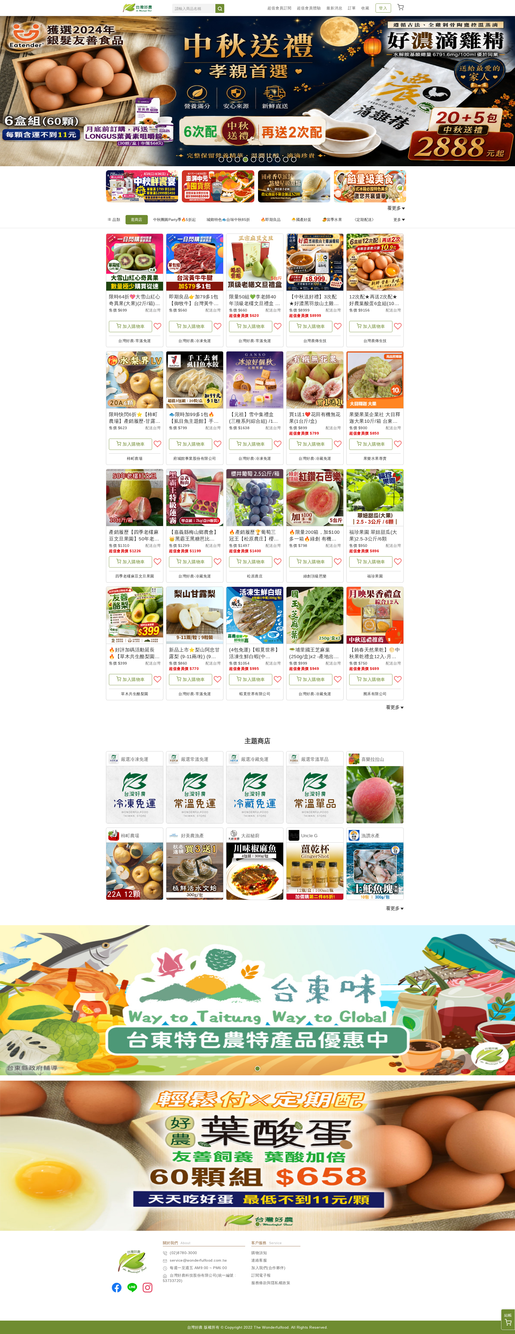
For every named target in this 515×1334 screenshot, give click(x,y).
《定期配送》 (364, 219)
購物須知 (259, 1253)
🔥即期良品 (271, 219)
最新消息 (334, 8)
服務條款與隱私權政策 (270, 1283)
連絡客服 (259, 1260)
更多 (397, 219)
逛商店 (136, 219)
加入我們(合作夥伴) (268, 1268)
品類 (116, 219)
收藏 (365, 8)
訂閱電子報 (261, 1275)
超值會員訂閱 (279, 8)
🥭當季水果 (332, 219)
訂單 (352, 8)
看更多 (394, 208)
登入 (383, 8)
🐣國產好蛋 (301, 219)
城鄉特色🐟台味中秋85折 (228, 219)
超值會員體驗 (309, 8)
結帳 (508, 1315)
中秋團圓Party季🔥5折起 (174, 219)
